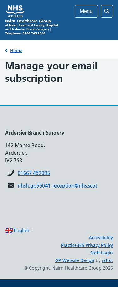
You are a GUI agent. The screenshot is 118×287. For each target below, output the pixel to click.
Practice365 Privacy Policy (87, 245)
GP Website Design (74, 260)
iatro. (107, 260)
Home (16, 50)
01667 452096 (34, 173)
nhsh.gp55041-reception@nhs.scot (57, 185)
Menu (86, 11)
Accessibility (101, 238)
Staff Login (101, 253)
